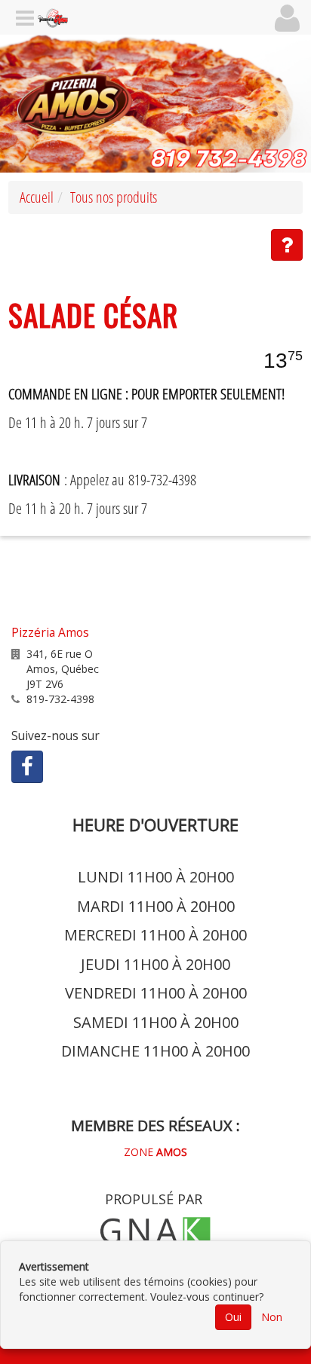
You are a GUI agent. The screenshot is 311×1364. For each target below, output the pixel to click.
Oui (233, 1317)
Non (271, 1317)
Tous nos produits (113, 197)
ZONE (155, 1152)
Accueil (37, 197)
